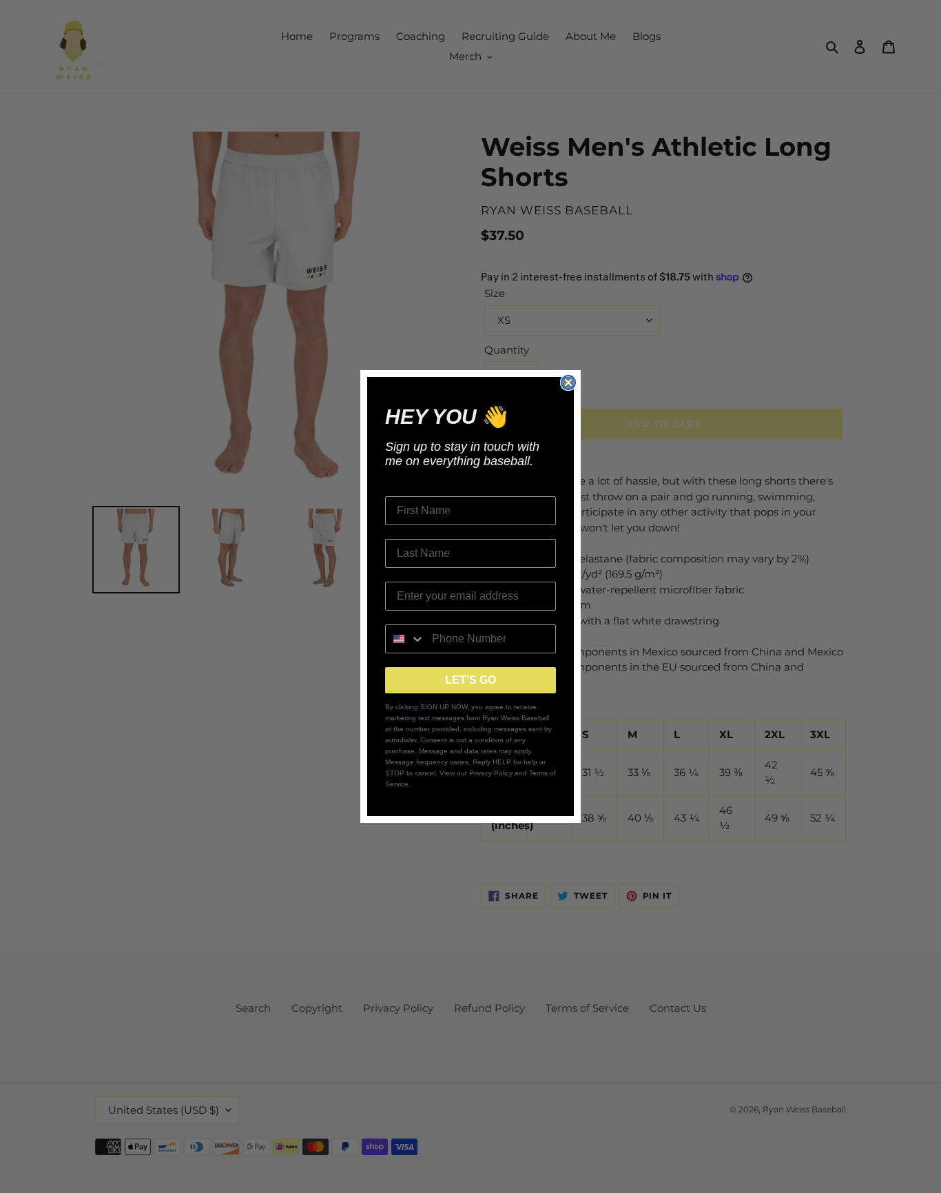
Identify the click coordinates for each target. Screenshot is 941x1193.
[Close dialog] (568, 382)
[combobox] (405, 639)
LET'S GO (470, 680)
